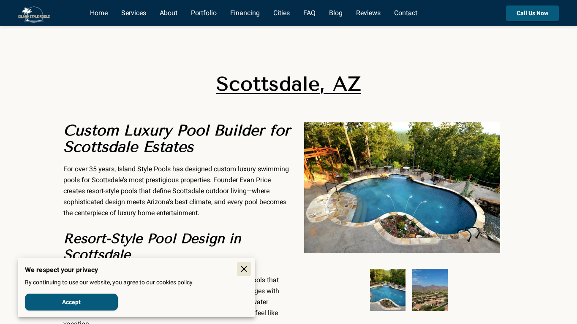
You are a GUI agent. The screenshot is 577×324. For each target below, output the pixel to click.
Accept (71, 302)
